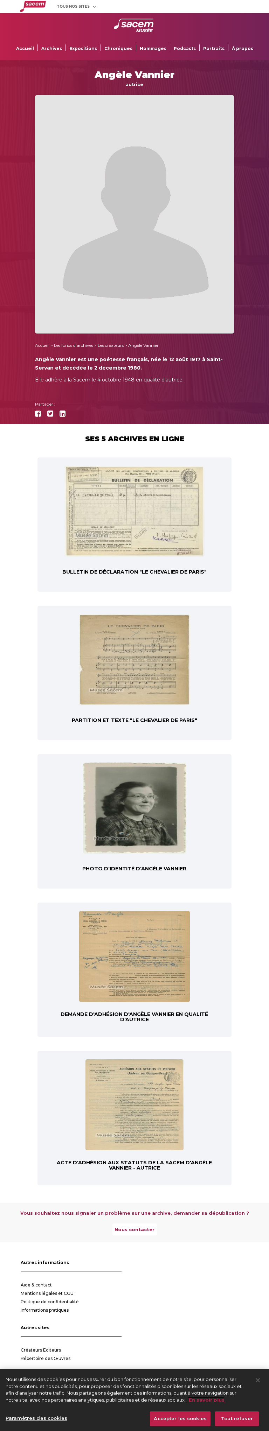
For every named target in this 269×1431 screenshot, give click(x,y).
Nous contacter (134, 1229)
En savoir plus (206, 1400)
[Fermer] (257, 1380)
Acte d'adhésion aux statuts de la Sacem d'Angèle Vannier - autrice (134, 1165)
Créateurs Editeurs (41, 1350)
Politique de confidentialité (50, 1301)
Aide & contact (36, 1285)
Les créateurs (111, 345)
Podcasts (185, 48)
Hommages (153, 48)
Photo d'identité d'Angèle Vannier (134, 868)
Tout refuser (237, 1418)
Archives (51, 48)
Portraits (214, 48)
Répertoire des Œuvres (45, 1358)
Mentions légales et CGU (47, 1293)
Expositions (83, 48)
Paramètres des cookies (36, 1418)
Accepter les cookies (180, 1418)
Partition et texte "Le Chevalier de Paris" (134, 720)
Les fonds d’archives (73, 345)
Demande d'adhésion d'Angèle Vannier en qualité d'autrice (134, 1017)
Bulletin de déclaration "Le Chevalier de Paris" (134, 572)
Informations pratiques (45, 1310)
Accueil (25, 48)
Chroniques (118, 48)
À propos (242, 48)
